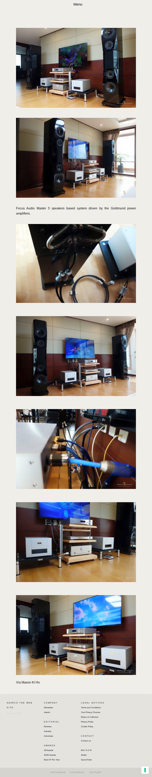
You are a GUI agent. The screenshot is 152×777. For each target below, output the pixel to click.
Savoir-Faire (86, 760)
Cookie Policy (87, 726)
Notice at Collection (90, 717)
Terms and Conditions (91, 707)
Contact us (86, 741)
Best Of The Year (52, 760)
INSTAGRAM (58, 772)
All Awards (48, 750)
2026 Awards (50, 755)
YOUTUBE (95, 772)
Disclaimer (48, 707)
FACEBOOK (77, 772)
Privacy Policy (87, 722)
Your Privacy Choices (90, 712)
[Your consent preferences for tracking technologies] (145, 770)
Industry (47, 731)
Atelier (84, 755)
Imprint (47, 712)
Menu (77, 4)
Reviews (47, 726)
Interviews (48, 736)
